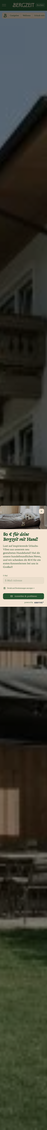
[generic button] (41, 511)
